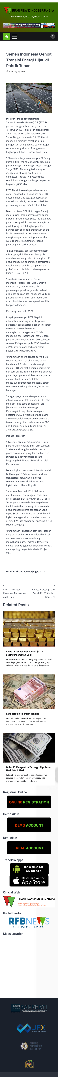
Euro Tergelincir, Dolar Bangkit (22, 713)
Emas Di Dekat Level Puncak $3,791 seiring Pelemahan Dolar (25, 653)
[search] (52, 36)
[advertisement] (29, 25)
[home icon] (6, 36)
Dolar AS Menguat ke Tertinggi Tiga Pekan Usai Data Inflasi (28, 769)
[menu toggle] (14, 36)
